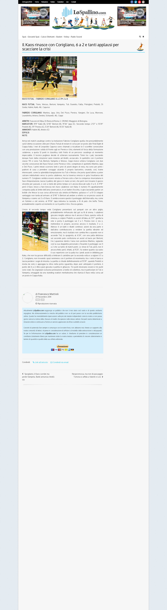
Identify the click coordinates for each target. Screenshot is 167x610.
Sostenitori (60, 2)
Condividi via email (60, 362)
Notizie (52, 2)
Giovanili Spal (33, 37)
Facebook (131, 2)
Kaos (37, 299)
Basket (59, 37)
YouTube (139, 2)
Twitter (135, 2)
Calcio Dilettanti (48, 37)
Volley (66, 37)
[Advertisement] (122, 72)
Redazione (44, 2)
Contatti (73, 2)
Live (67, 2)
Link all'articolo (41, 362)
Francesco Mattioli (48, 294)
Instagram (143, 2)
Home (37, 2)
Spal (24, 37)
